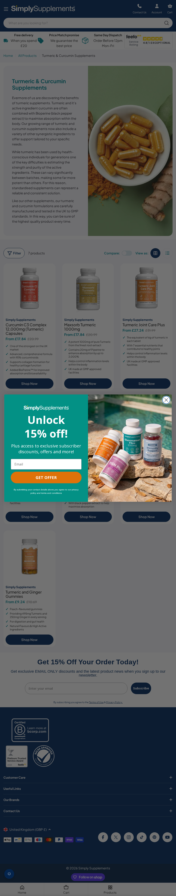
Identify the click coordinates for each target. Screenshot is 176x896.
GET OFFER (46, 477)
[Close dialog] (166, 400)
